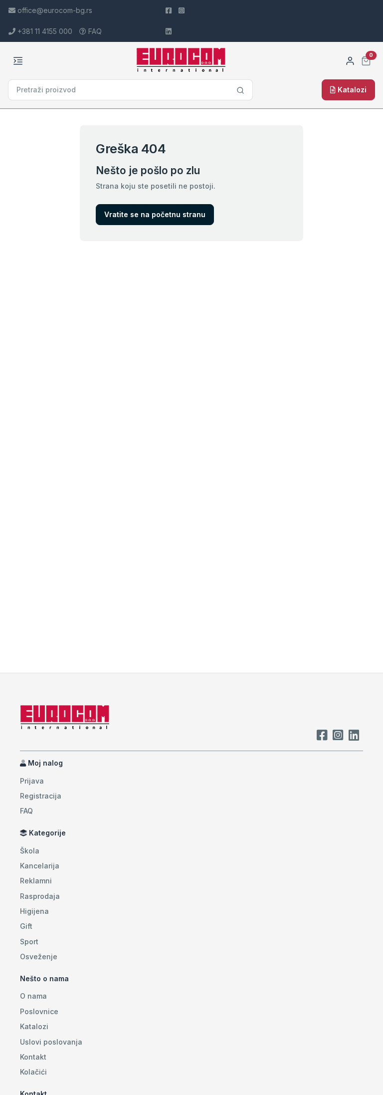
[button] (366, 59)
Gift (26, 926)
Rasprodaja (40, 896)
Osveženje (38, 956)
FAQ (94, 31)
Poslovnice (39, 1011)
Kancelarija (39, 865)
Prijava (32, 781)
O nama (33, 996)
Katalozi (351, 89)
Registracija (40, 796)
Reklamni (36, 880)
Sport (29, 941)
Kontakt (33, 1057)
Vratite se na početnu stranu (154, 214)
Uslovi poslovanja (51, 1042)
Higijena (34, 911)
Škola (29, 850)
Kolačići (33, 1072)
